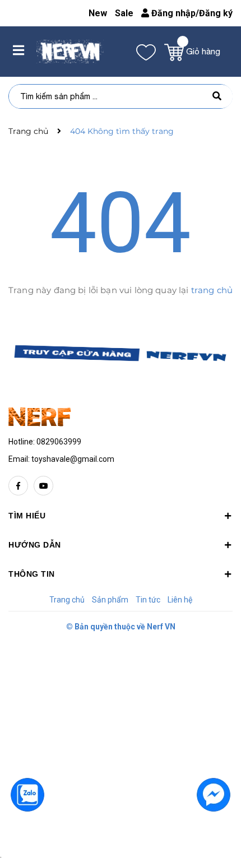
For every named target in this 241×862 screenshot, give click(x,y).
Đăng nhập (172, 13)
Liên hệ (180, 599)
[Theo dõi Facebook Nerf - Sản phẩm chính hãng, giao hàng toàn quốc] (18, 485)
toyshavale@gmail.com (72, 459)
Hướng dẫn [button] (34, 544)
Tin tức (148, 599)
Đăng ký (216, 13)
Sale (124, 13)
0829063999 (58, 441)
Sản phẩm (110, 599)
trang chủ (212, 290)
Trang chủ (67, 599)
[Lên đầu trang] (28, 834)
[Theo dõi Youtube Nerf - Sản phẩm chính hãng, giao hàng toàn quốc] (43, 485)
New (98, 13)
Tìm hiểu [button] (26, 515)
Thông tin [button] (31, 573)
